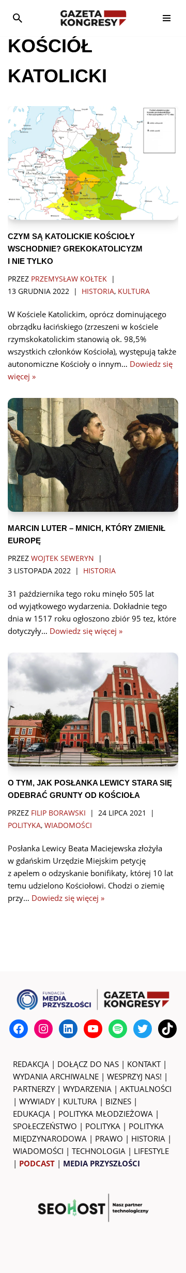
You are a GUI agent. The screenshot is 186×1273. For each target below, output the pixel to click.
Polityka (24, 825)
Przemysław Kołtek (69, 279)
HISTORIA (148, 1138)
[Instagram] (43, 1028)
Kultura (134, 291)
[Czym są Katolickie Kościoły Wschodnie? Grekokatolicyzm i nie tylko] (93, 163)
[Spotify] (118, 1028)
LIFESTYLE (151, 1151)
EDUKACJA (31, 1113)
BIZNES (118, 1101)
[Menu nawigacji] (166, 18)
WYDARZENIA (87, 1089)
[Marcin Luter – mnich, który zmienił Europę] (93, 455)
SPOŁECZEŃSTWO (45, 1126)
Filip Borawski (58, 813)
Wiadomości (68, 825)
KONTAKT (144, 1064)
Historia (98, 291)
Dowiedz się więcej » (86, 631)
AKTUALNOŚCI (146, 1089)
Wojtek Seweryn (62, 558)
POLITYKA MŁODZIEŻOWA (105, 1113)
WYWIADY (37, 1101)
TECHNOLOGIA (99, 1151)
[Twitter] (142, 1028)
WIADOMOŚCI (38, 1151)
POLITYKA (102, 1126)
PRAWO (109, 1138)
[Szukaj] (17, 18)
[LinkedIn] (68, 1028)
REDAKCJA (31, 1064)
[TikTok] (167, 1028)
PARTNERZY (34, 1089)
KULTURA (80, 1101)
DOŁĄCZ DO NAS (88, 1064)
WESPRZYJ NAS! (134, 1076)
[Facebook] (18, 1028)
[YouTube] (93, 1028)
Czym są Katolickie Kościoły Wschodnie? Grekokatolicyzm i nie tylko (75, 248)
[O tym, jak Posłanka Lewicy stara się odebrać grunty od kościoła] (93, 709)
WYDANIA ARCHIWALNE (56, 1076)
